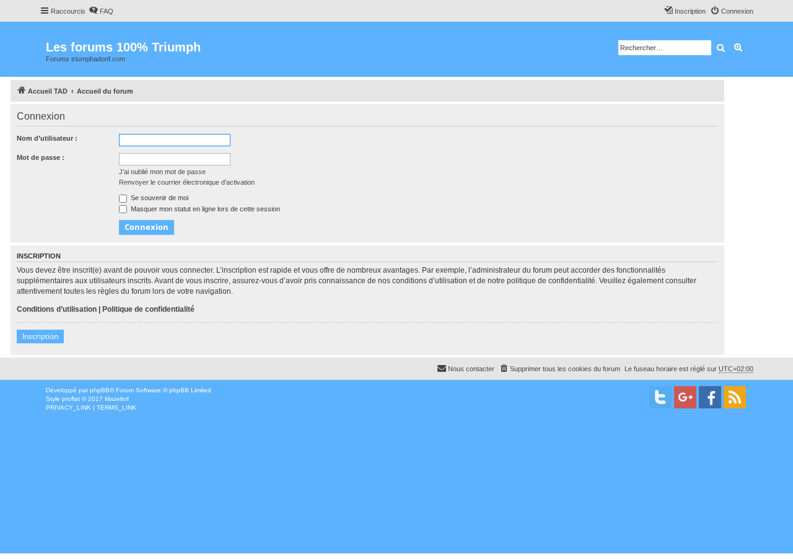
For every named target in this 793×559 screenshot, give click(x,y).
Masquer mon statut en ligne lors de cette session (204, 209)
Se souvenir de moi (158, 197)
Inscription (40, 336)
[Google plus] (685, 397)
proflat (71, 398)
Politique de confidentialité (148, 309)
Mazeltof (117, 398)
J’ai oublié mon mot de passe (162, 171)
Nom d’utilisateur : (47, 138)
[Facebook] (710, 397)
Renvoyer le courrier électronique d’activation (187, 182)
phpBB (100, 390)
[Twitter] (660, 397)
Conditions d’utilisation (57, 309)
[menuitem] (101, 11)
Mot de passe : (40, 157)
